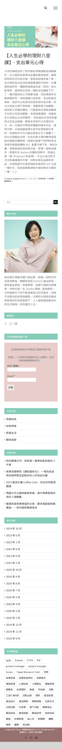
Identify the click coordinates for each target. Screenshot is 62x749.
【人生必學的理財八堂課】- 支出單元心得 (27, 36)
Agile (8, 660)
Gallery (34, 36)
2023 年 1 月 (13, 542)
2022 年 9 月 (13, 549)
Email (11, 376)
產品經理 (48, 695)
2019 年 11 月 (14, 631)
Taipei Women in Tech (28, 672)
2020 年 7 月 (13, 590)
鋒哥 (8, 724)
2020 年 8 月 (13, 583)
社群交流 (49, 701)
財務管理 (19, 719)
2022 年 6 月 (13, 556)
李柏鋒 (41, 689)
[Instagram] (10, 323)
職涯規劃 (23, 713)
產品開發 (23, 701)
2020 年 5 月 (13, 597)
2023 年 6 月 (13, 535)
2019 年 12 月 (14, 624)
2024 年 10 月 (14, 528)
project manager (37, 666)
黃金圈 (26, 724)
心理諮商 (23, 683)
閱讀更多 (7, 181)
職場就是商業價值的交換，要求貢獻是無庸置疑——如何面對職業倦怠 (30, 505)
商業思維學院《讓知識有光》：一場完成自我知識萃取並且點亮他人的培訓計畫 (30, 473)
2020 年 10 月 (14, 569)
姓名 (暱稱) (13, 365)
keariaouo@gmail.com (16, 178)
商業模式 (41, 678)
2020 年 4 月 (13, 604)
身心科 (30, 719)
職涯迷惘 (36, 713)
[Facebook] (5, 323)
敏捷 (32, 689)
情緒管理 (49, 683)
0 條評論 (50, 178)
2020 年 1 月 (13, 618)
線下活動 (34, 707)
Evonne (19, 660)
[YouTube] (15, 323)
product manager (15, 666)
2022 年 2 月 (13, 563)
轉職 (51, 719)
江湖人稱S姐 (12, 695)
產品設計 (10, 701)
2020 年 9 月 (13, 576)
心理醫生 (36, 683)
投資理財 (21, 689)
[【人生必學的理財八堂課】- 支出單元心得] (31, 37)
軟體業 (41, 719)
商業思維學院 (26, 678)
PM (38, 660)
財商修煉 (41, 178)
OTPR (30, 660)
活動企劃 (27, 695)
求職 (51, 689)
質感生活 (11, 433)
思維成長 (11, 419)
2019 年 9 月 (13, 638)
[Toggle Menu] (55, 8)
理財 (37, 695)
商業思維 (10, 678)
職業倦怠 (47, 707)
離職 (16, 724)
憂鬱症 (9, 689)
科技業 (22, 707)
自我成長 (49, 713)
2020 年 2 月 (13, 611)
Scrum (9, 672)
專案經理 (10, 683)
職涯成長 (10, 713)
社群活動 (10, 707)
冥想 (46, 672)
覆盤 (8, 719)
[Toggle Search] (45, 7)
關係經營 (11, 439)
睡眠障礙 (36, 701)
